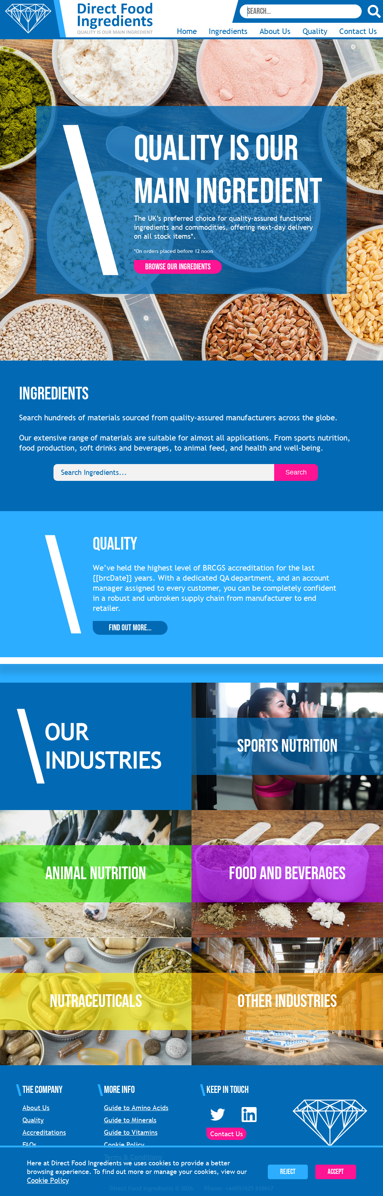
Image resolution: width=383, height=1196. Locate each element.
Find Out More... (130, 628)
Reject (287, 1172)
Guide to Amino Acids (136, 1107)
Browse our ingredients (178, 267)
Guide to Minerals (130, 1120)
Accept (336, 1172)
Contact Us (358, 31)
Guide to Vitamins (130, 1132)
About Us (35, 1107)
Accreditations (44, 1132)
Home (187, 31)
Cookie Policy (124, 1144)
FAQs (29, 1144)
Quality (315, 31)
